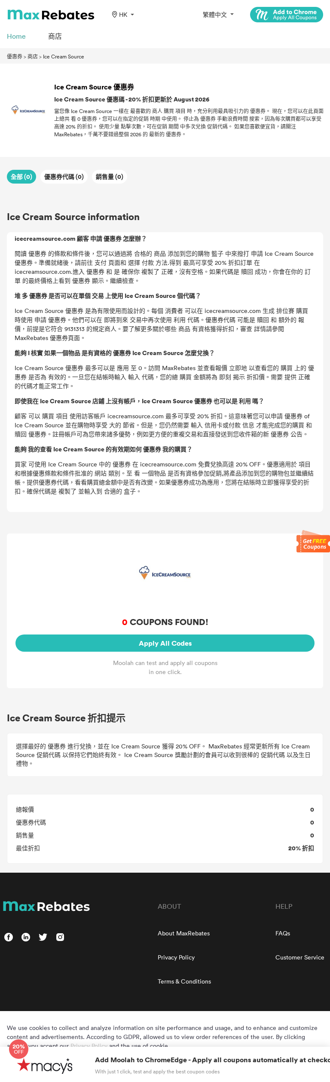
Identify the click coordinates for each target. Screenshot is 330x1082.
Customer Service (299, 957)
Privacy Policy (176, 957)
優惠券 (14, 56)
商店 (33, 56)
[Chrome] (286, 14)
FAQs (282, 933)
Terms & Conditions (184, 981)
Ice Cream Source (63, 56)
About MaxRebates (184, 933)
